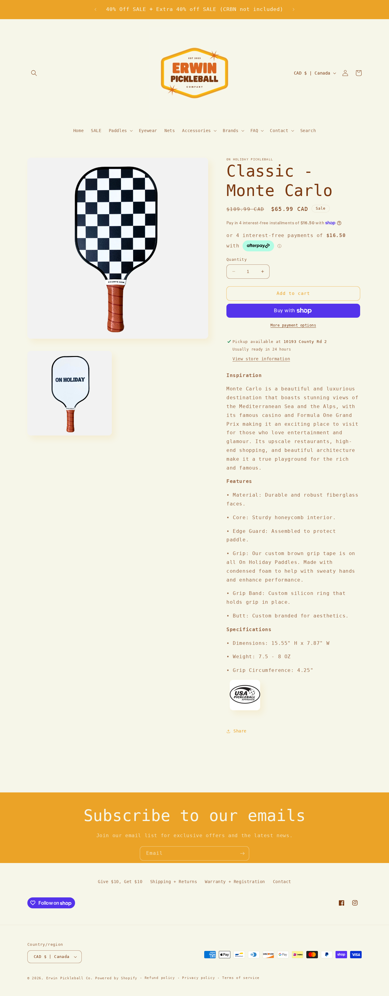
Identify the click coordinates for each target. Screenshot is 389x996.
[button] (34, 73)
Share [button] (239, 731)
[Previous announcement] (95, 9)
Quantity (236, 259)
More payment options (293, 325)
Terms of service (241, 978)
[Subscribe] (242, 853)
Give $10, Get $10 (120, 881)
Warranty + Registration (235, 881)
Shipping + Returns (173, 881)
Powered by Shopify (116, 978)
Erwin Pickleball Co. (69, 978)
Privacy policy (198, 978)
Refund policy (160, 978)
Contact (282, 881)
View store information (261, 358)
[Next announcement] (293, 9)
